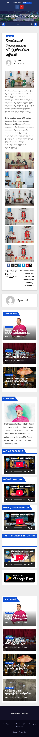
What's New (10, 36)
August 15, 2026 (13, 622)
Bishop (15, 732)
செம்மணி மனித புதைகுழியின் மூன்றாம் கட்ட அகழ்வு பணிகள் (19, 693)
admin (19, 61)
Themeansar (19, 727)
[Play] (7, 471)
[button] (32, 24)
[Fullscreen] (32, 471)
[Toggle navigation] (18, 24)
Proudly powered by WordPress (13, 724)
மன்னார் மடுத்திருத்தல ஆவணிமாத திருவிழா (16, 379)
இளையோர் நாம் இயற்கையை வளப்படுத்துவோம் (11, 274)
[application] (19, 465)
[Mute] (29, 471)
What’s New (22, 732)
